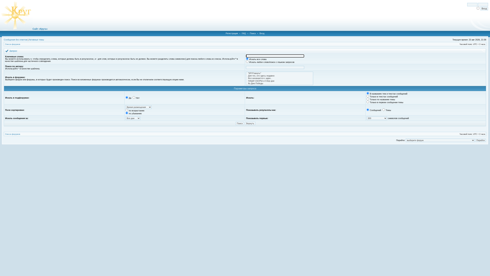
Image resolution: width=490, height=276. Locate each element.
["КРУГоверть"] (279, 73)
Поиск (253, 33)
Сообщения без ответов (15, 40)
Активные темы (36, 40)
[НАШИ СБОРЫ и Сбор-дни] (279, 81)
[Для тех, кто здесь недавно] (279, 76)
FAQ (244, 33)
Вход (262, 33)
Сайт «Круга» (40, 29)
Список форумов (12, 44)
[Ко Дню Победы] (279, 83)
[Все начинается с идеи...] (279, 78)
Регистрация (232, 33)
